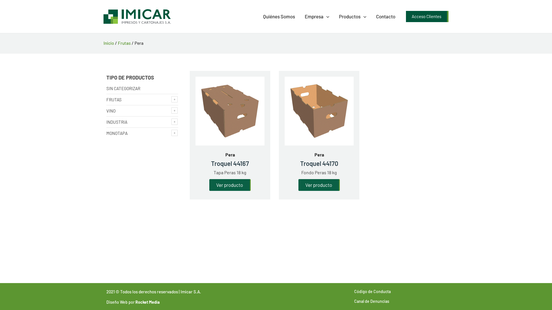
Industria (116, 122)
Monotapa (117, 133)
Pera (230, 154)
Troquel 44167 (230, 163)
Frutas (124, 43)
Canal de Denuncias (371, 301)
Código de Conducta (372, 291)
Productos (350, 16)
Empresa (314, 16)
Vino (111, 110)
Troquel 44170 (319, 163)
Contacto (385, 16)
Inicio (108, 43)
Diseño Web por (133, 302)
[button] (326, 16)
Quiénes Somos (279, 16)
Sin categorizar (123, 88)
